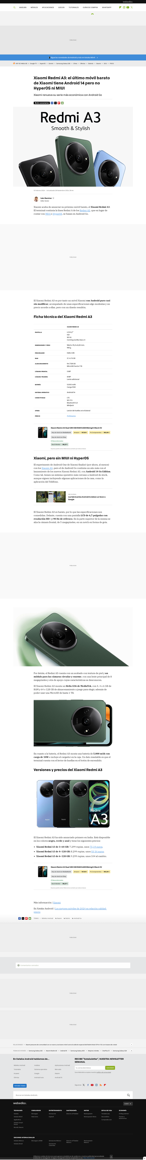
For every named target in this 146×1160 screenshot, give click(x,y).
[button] (47, 198)
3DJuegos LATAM (36, 1141)
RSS (100, 1084)
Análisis (37, 1065)
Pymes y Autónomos (123, 1117)
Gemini (51, 63)
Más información (89, 1158)
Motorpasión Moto (90, 1117)
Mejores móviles (93, 1051)
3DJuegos (34, 1114)
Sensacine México (55, 1141)
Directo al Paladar (72, 1114)
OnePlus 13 (106, 1051)
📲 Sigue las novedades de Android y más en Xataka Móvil (71, 57)
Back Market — (60, 444)
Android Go (77, 918)
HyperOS (43, 63)
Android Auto (39, 1077)
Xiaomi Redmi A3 (51, 1051)
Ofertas (82, 63)
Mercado (58, 1069)
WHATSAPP (106, 7)
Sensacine (52, 1114)
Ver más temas (19, 1086)
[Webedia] (128, 1)
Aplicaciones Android (62, 1065)
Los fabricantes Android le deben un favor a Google (86, 498)
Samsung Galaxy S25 (36, 1051)
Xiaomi (98, 63)
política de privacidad (104, 1072)
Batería (90, 63)
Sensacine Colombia (52, 1144)
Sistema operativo (40, 1069)
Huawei (16, 1073)
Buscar (128, 1095)
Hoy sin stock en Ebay (59, 437)
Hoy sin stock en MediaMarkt (61, 432)
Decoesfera (105, 1117)
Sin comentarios (43, 103)
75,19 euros (71, 416)
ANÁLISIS (22, 7)
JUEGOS (61, 7)
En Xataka (73, 494)
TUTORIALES (74, 7)
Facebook (52, 103)
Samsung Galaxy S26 (63, 63)
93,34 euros (97, 851)
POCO (112, 63)
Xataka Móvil (18, 1117)
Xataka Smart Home (18, 1123)
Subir (126, 1104)
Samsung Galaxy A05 (78, 1051)
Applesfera (17, 1120)
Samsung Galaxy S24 (120, 1051)
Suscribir (110, 1068)
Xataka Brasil (18, 1144)
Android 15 (63, 1051)
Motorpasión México (88, 1141)
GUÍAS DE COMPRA (90, 7)
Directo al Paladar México (72, 1141)
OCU (105, 63)
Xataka (16, 1114)
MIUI (48, 213)
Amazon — (80, 432)
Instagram (124, 7)
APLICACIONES (48, 7)
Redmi (67, 918)
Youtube (128, 7)
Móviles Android (47, 918)
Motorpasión (88, 1114)
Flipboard (120, 7)
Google (36, 1073)
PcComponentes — (100, 432)
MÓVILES (34, 7)
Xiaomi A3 (47, 468)
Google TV (33, 63)
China (75, 63)
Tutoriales (17, 1069)
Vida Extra (34, 1117)
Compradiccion (106, 1120)
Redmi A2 (85, 210)
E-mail (62, 103)
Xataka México (19, 1141)
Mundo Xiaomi (18, 1127)
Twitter (131, 7)
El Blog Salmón (124, 1114)
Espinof (51, 1117)
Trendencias (105, 1114)
